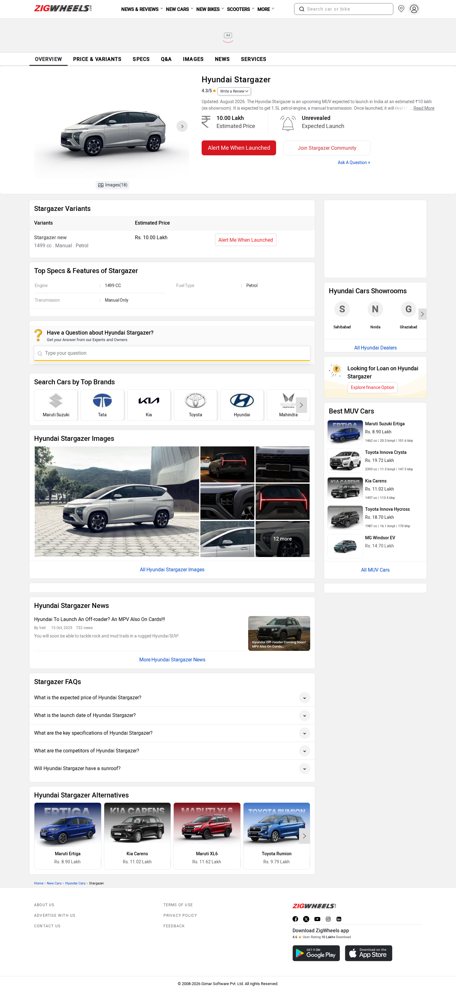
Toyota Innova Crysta (386, 370)
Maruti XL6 (207, 839)
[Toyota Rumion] (277, 811)
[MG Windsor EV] (345, 464)
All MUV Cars (375, 488)
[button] (301, 9)
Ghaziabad (408, 234)
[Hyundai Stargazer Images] (111, 128)
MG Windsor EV (380, 455)
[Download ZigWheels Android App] (316, 939)
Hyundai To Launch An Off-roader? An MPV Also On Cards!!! (99, 605)
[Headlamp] (227, 502)
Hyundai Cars (75, 869)
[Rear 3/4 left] (227, 464)
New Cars (54, 869)
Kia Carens (137, 839)
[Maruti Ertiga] (67, 811)
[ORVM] (227, 539)
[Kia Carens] (137, 811)
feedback (174, 912)
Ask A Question (354, 162)
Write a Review (232, 91)
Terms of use (178, 891)
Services (253, 59)
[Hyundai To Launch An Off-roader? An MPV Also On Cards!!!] (279, 619)
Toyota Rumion (277, 839)
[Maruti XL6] (207, 811)
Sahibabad (342, 234)
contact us (47, 912)
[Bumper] (283, 464)
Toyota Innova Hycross (387, 427)
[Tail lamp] (283, 502)
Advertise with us (54, 901)
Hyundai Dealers (379, 265)
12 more (282, 539)
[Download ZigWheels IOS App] (368, 939)
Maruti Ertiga (68, 839)
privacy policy (180, 901)
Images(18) (116, 185)
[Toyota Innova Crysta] (345, 378)
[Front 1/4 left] (117, 501)
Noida (375, 234)
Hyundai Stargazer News (178, 646)
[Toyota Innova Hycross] (345, 435)
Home (38, 869)
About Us (44, 891)
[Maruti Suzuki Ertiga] (345, 350)
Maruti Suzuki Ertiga (385, 341)
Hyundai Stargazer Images (175, 570)
